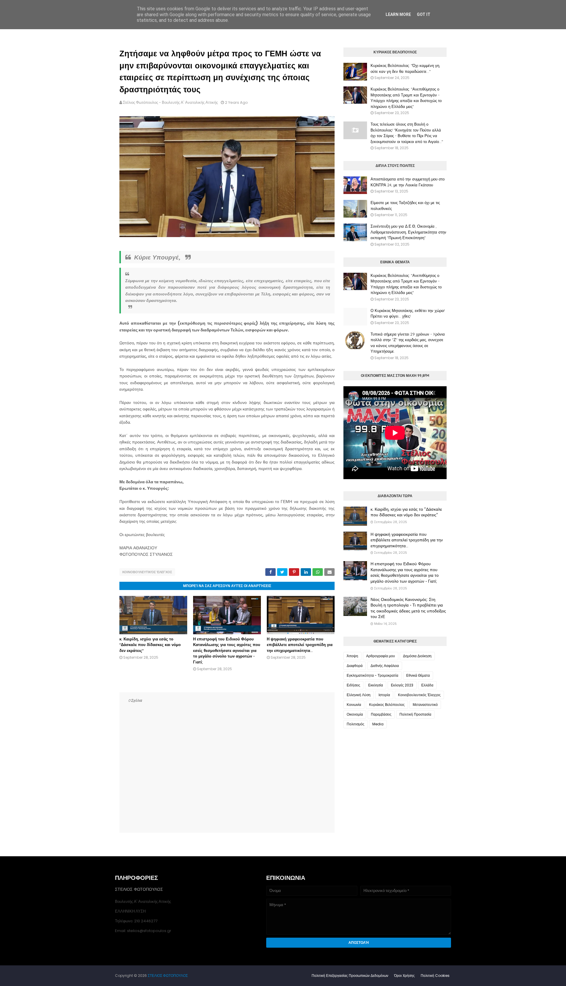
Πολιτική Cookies (435, 975)
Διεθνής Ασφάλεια (385, 665)
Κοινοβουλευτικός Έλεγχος (147, 572)
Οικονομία (355, 714)
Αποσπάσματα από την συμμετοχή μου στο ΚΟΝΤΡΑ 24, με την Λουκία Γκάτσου (408, 182)
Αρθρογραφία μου (380, 655)
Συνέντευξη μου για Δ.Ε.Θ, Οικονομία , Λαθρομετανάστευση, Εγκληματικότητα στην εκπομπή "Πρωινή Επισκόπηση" (408, 232)
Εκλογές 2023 (402, 685)
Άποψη (352, 655)
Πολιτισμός (355, 724)
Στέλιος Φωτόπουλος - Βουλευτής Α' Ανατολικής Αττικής (170, 102)
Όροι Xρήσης (404, 975)
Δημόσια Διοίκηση (417, 655)
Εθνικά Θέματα (418, 675)
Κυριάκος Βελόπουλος (387, 704)
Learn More (398, 14)
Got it (423, 14)
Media (378, 724)
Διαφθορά (355, 665)
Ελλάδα (427, 685)
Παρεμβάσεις (381, 714)
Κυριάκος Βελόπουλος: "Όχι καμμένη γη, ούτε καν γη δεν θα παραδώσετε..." (405, 68)
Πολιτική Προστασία (415, 714)
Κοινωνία (354, 704)
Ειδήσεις (353, 685)
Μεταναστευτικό (425, 704)
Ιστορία (384, 694)
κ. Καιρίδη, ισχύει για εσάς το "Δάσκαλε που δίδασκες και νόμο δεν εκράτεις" (150, 645)
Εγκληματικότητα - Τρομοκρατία (372, 675)
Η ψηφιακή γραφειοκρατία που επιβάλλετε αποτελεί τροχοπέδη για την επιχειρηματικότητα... (300, 645)
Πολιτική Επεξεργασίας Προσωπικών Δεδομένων (350, 975)
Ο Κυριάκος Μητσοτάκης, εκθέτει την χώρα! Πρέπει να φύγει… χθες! (408, 313)
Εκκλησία (375, 685)
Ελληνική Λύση (359, 694)
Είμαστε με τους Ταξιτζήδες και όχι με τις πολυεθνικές (405, 205)
